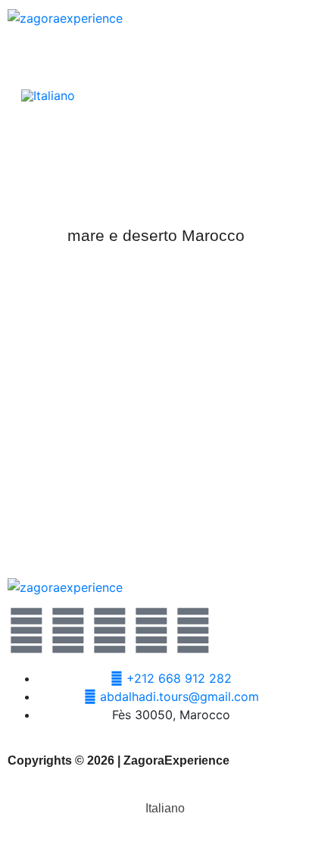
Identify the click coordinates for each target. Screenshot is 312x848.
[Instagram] (151, 630)
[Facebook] (68, 630)
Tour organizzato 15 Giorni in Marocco (156, 514)
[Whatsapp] (110, 630)
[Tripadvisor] (193, 630)
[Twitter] (26, 630)
